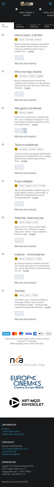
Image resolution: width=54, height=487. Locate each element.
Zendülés (20, 290)
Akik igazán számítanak (28, 108)
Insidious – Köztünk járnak (29, 254)
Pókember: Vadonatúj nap (29, 218)
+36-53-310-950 (9, 451)
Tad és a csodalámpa (26, 144)
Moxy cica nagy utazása (28, 71)
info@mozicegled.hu (11, 454)
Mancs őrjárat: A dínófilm (29, 35)
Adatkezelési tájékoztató (13, 434)
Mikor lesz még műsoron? (26, 63)
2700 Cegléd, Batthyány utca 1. (15, 449)
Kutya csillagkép (24, 181)
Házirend (6, 429)
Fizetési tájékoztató (10, 431)
